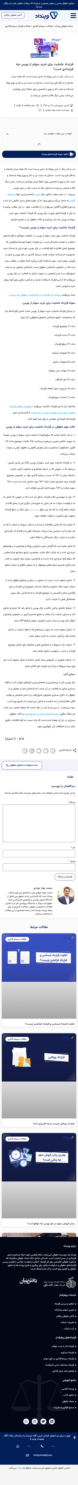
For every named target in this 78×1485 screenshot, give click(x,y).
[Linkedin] (52, 1421)
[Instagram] (35, 1421)
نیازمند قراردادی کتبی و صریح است (41, 714)
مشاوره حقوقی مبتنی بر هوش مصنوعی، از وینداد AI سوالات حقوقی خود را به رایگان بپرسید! (39, 5)
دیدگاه (71, 802)
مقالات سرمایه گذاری (43, 26)
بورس (37, 194)
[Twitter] (43, 1421)
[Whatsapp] (26, 1421)
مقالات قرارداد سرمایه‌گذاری (17, 26)
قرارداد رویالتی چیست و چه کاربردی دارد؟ (53, 1124)
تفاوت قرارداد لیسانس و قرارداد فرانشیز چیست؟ (49, 1024)
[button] (53, 751)
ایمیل (72, 861)
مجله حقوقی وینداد (64, 26)
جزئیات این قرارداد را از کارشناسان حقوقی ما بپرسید (35, 295)
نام (73, 848)
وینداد (19, 1468)
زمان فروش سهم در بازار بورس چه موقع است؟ (50, 1224)
